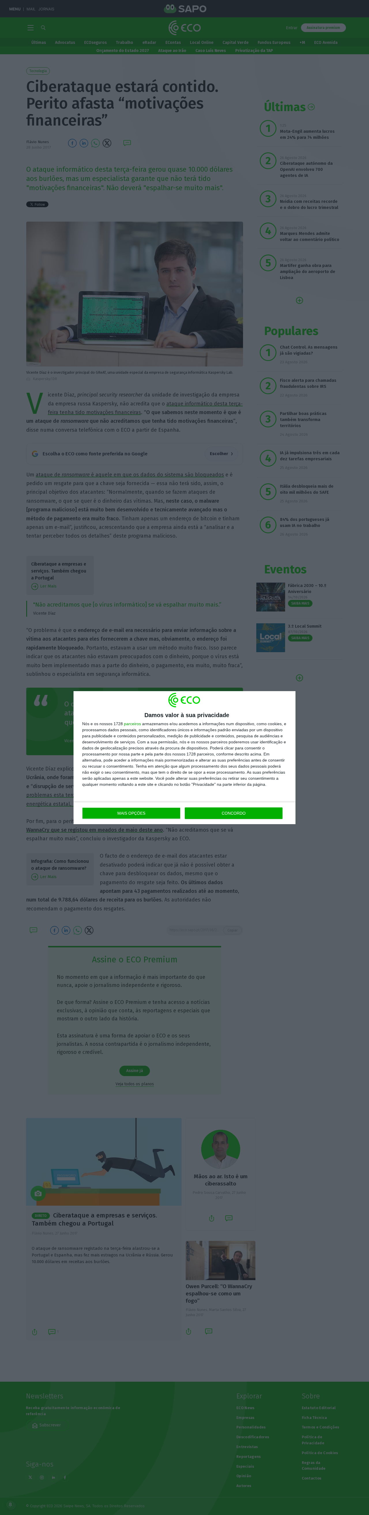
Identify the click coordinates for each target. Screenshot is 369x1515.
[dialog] (184, 757)
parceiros (132, 724)
